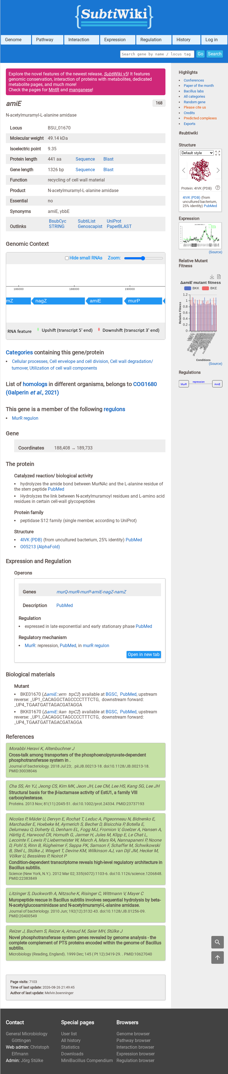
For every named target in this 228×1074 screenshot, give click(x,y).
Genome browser (133, 1033)
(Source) (215, 252)
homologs (35, 384)
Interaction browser (135, 1047)
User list (69, 1033)
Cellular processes (30, 361)
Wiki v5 (116, 74)
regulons (114, 409)
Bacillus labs (194, 91)
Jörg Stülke (32, 1060)
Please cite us (195, 107)
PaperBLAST (119, 226)
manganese (80, 89)
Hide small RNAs (86, 257)
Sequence (85, 159)
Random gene (194, 102)
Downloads (72, 1053)
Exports (189, 124)
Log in (211, 39)
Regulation (151, 39)
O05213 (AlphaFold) (40, 546)
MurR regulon (25, 418)
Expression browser (136, 1053)
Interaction (78, 39)
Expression (115, 39)
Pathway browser (133, 1040)
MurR (30, 645)
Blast (108, 159)
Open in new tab (144, 654)
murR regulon (96, 645)
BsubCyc (57, 221)
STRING (57, 226)
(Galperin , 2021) (32, 392)
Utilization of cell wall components (63, 368)
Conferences (194, 80)
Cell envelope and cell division (78, 361)
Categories (19, 352)
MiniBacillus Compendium (87, 1060)
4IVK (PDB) (31, 539)
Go (200, 53)
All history (71, 1040)
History (183, 39)
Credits (189, 113)
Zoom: (114, 257)
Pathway (44, 39)
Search (215, 53)
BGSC (111, 694)
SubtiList (86, 221)
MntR (54, 89)
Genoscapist (90, 226)
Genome (13, 39)
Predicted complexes (200, 118)
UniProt (114, 221)
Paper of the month (199, 85)
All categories (194, 96)
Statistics (70, 1047)
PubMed (56, 489)
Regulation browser (135, 1060)
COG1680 (145, 384)
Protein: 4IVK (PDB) (196, 188)
